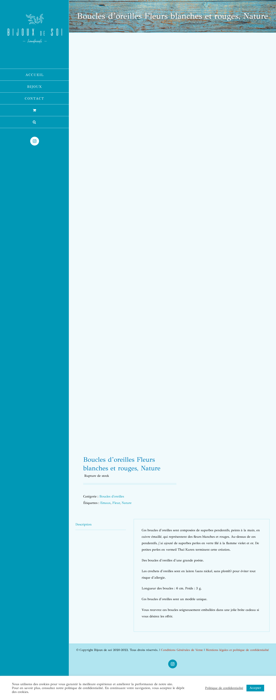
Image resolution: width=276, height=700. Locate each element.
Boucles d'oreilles (111, 496)
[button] (34, 122)
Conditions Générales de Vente (182, 650)
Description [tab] (83, 524)
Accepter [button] (255, 688)
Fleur (116, 503)
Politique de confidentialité (224, 688)
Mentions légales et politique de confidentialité (237, 650)
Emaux (105, 503)
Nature (127, 503)
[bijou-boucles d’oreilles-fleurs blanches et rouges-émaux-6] (122, 245)
